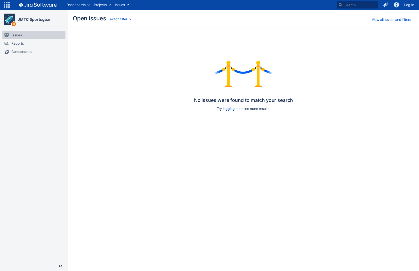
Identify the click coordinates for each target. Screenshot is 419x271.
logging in (230, 109)
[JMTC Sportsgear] (9, 19)
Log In (409, 5)
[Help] (396, 5)
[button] (6, 5)
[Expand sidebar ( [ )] (60, 266)
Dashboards (76, 5)
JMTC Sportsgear (34, 19)
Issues (120, 5)
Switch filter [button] (118, 19)
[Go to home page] (37, 5)
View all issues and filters (391, 19)
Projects (100, 5)
